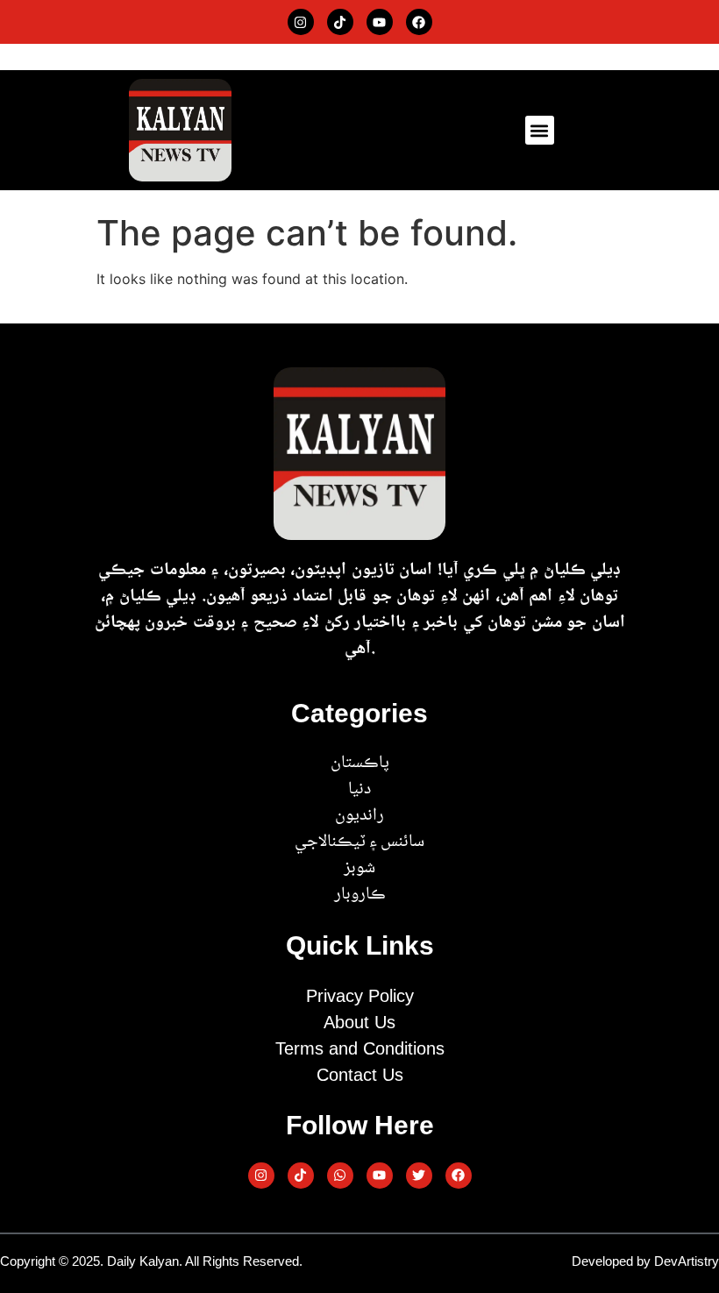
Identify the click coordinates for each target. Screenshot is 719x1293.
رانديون (359, 816)
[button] (539, 130)
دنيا (359, 790)
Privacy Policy (360, 995)
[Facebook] (419, 22)
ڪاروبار (360, 895)
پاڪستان (360, 763)
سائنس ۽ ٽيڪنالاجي (359, 842)
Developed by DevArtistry (645, 1261)
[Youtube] (380, 22)
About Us (359, 1022)
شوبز (359, 869)
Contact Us (360, 1074)
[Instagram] (301, 22)
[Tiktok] (340, 22)
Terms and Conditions (360, 1048)
